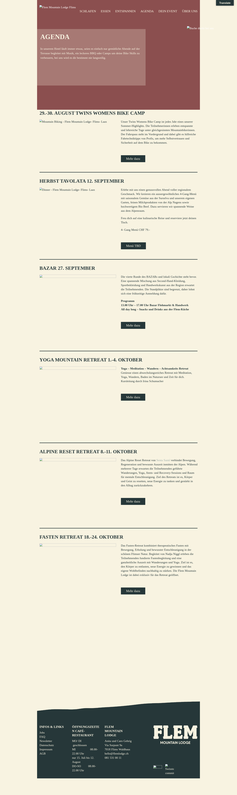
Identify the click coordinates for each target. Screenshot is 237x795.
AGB (43, 753)
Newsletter (46, 741)
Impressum (46, 749)
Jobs (42, 732)
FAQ (42, 736)
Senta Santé (163, 460)
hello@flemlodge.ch (116, 753)
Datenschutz (47, 745)
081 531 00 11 (113, 757)
